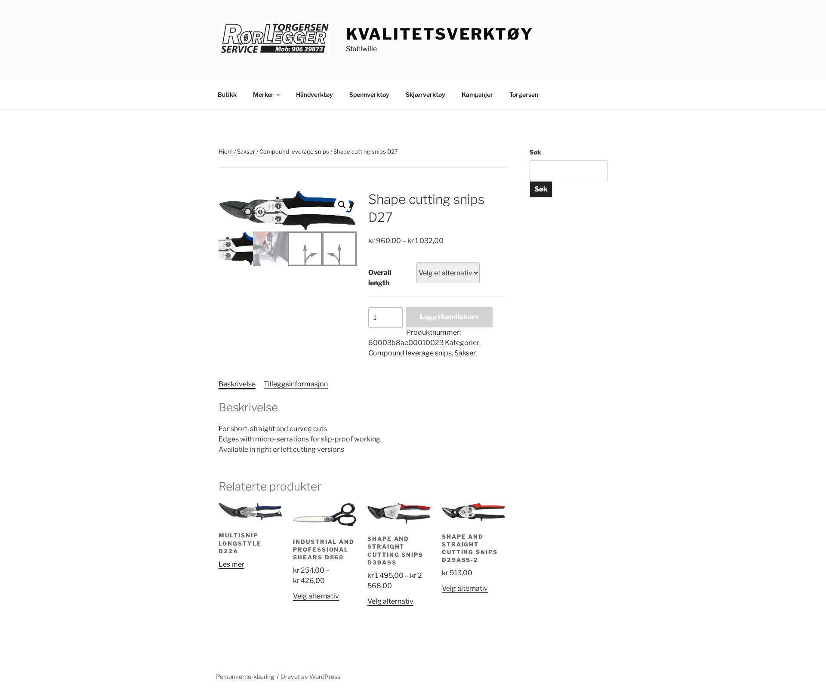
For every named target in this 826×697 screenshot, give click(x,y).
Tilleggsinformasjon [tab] (296, 384)
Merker (263, 94)
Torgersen (523, 94)
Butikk (227, 94)
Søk (535, 152)
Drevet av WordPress (310, 676)
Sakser (246, 151)
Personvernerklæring (245, 676)
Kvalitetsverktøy (439, 34)
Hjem (226, 151)
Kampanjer (477, 94)
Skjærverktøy (425, 94)
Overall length (379, 277)
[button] (342, 205)
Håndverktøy (314, 94)
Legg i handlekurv (449, 317)
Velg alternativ (316, 596)
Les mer (231, 564)
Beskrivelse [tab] (237, 384)
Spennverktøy (369, 94)
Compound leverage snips (294, 151)
